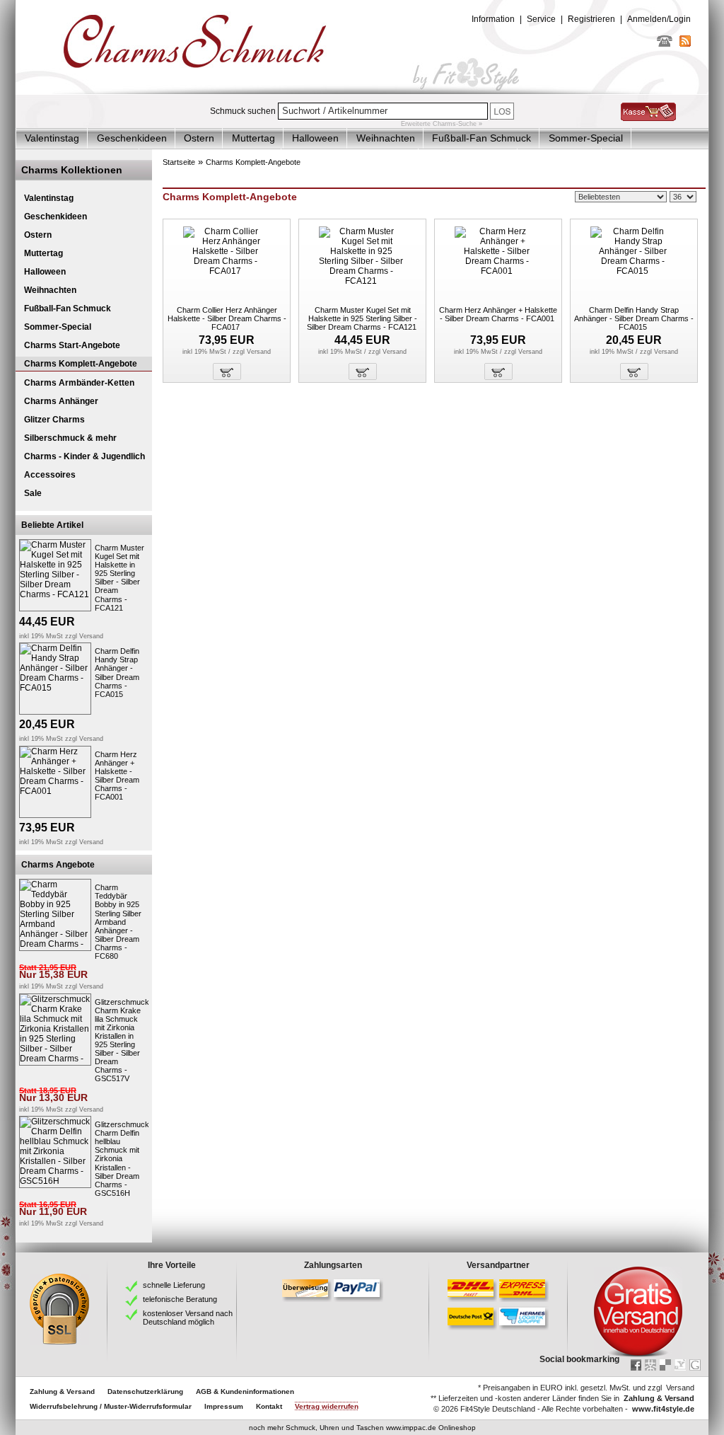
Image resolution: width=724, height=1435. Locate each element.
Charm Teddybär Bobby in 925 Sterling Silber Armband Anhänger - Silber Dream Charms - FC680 (118, 921)
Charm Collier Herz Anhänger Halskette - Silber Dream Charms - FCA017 (227, 318)
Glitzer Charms (54, 420)
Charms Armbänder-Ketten (79, 383)
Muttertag (253, 138)
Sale (33, 493)
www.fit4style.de (663, 1409)
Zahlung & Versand (62, 1391)
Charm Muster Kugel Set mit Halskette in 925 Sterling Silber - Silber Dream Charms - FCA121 (119, 577)
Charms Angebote (58, 865)
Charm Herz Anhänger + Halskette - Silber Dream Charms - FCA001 (117, 775)
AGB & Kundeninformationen (245, 1391)
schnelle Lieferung (174, 1285)
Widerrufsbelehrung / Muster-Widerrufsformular (111, 1406)
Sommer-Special (586, 138)
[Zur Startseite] (362, 91)
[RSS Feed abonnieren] (685, 44)
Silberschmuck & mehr (70, 438)
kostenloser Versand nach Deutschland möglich (188, 1317)
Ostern (199, 138)
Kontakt (269, 1406)
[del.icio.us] (665, 1365)
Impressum (223, 1406)
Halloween (315, 138)
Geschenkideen (132, 138)
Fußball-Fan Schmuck (481, 138)
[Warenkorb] (648, 118)
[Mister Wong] (650, 1365)
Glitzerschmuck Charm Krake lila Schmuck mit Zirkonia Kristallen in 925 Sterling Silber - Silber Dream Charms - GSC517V (122, 1040)
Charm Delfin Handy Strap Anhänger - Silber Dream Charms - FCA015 (117, 672)
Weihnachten (385, 138)
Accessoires (50, 475)
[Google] (695, 1365)
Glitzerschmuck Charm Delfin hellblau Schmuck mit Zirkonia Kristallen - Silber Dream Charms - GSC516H (122, 1158)
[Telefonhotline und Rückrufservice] (664, 44)
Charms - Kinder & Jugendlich (84, 456)
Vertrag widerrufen (326, 1406)
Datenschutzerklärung (145, 1391)
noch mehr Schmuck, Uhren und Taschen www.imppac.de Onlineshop (362, 1427)
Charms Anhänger (61, 401)
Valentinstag (52, 138)
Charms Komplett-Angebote (80, 364)
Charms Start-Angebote (72, 345)
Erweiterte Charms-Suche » (441, 123)
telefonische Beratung (180, 1299)
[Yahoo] (680, 1365)
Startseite (179, 162)
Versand (91, 636)
